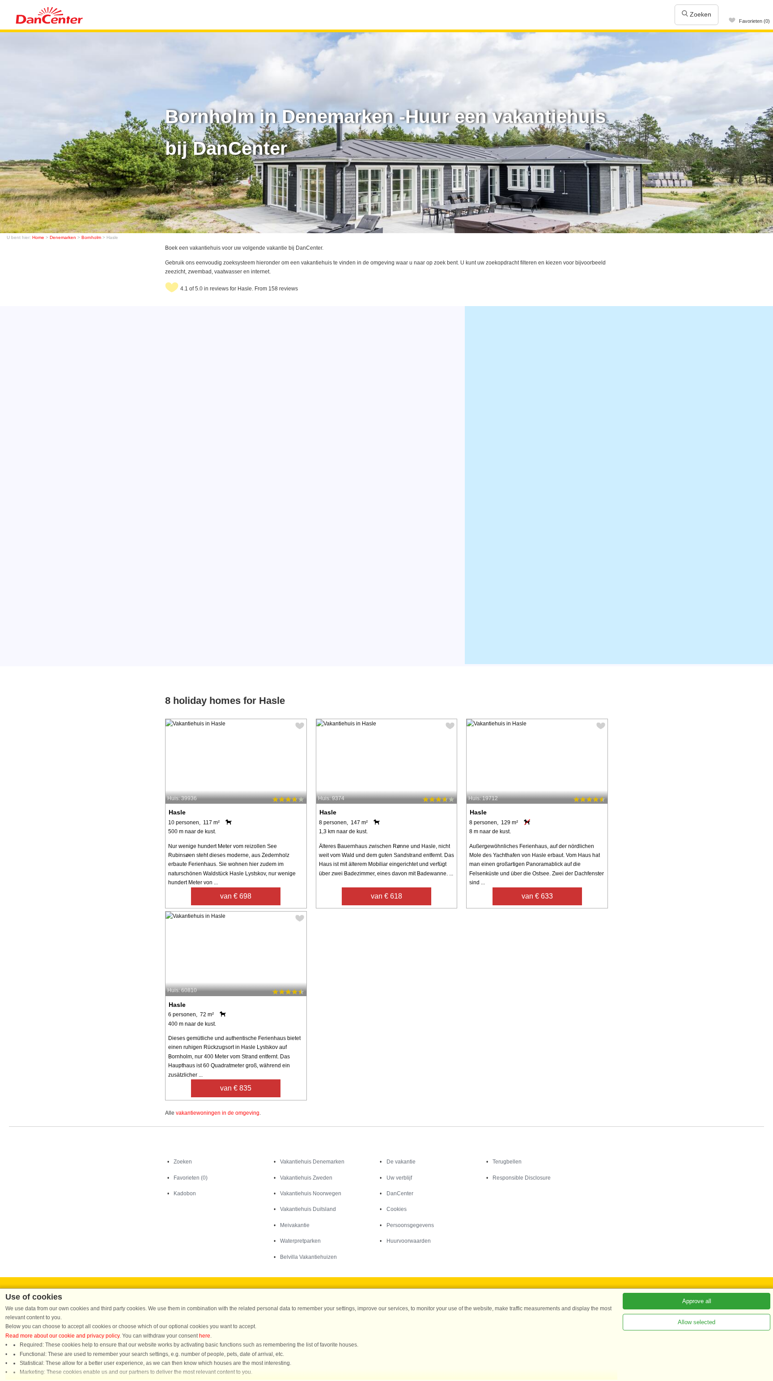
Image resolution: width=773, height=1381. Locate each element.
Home (38, 237)
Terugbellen (507, 1162)
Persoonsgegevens (410, 1225)
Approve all (696, 1301)
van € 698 (235, 896)
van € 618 (386, 896)
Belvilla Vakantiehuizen (308, 1257)
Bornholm (91, 237)
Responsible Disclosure (522, 1178)
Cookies (396, 1209)
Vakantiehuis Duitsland (308, 1209)
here (204, 1336)
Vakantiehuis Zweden (306, 1178)
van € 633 (537, 896)
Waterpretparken (300, 1241)
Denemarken (63, 237)
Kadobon (185, 1193)
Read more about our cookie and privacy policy (62, 1336)
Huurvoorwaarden (408, 1241)
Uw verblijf (399, 1178)
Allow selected (696, 1322)
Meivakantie (295, 1225)
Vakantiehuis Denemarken (312, 1162)
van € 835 (235, 1088)
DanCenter (399, 1193)
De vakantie (401, 1162)
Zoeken (699, 14)
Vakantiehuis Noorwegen (310, 1193)
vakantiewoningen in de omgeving (217, 1113)
